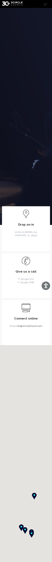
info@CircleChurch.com (29, 326)
